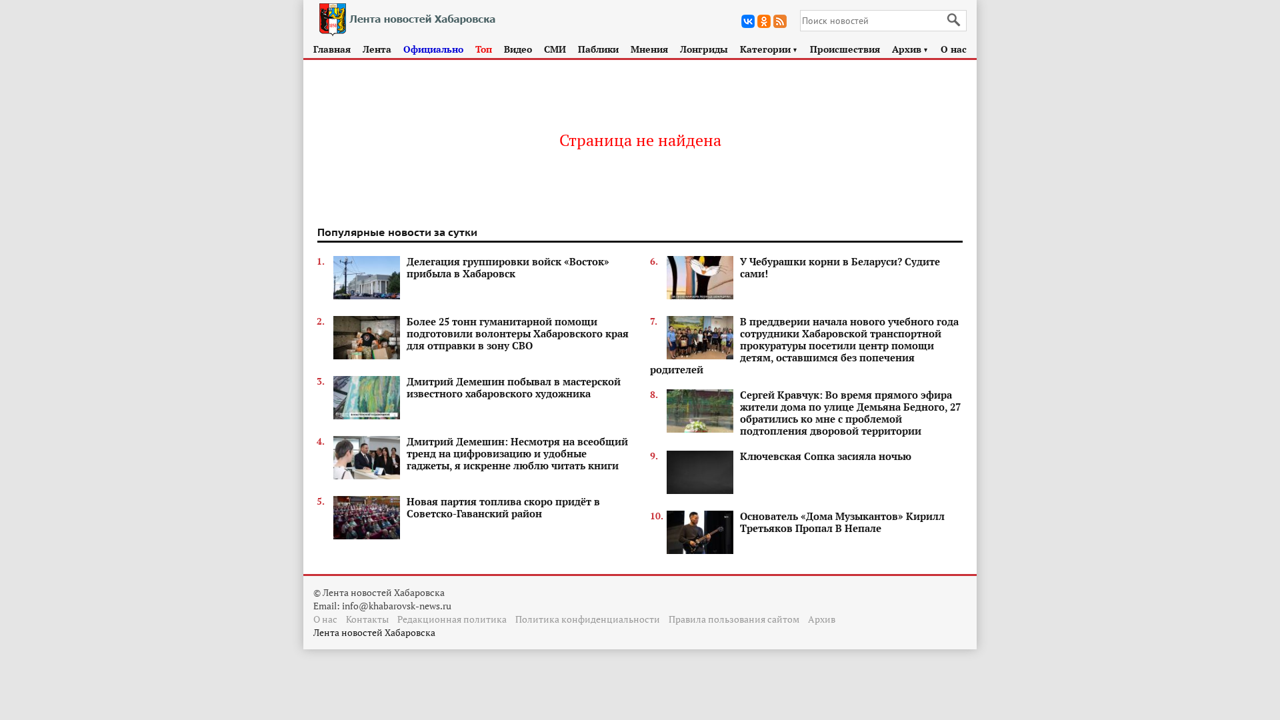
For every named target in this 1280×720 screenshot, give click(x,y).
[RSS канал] (780, 21)
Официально (433, 49)
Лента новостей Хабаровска (374, 632)
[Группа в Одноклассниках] (764, 21)
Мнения (649, 49)
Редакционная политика (452, 619)
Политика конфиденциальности (587, 619)
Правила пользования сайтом (734, 619)
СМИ (555, 49)
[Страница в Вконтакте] (748, 21)
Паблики (598, 49)
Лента (377, 49)
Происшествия (845, 49)
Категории (769, 49)
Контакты (367, 619)
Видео (518, 49)
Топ (483, 49)
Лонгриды (704, 49)
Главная (332, 49)
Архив (910, 49)
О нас (954, 49)
